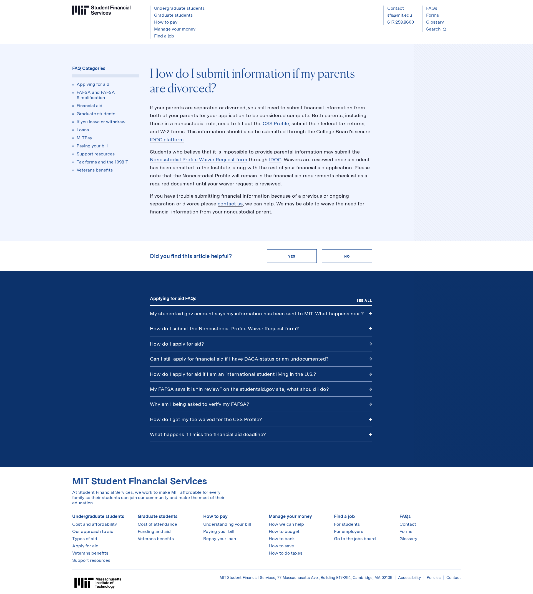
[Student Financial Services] (101, 10)
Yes (292, 256)
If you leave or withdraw (101, 121)
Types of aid (84, 538)
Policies (434, 577)
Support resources (96, 154)
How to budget (284, 531)
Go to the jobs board (355, 538)
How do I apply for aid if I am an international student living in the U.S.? (233, 374)
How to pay (215, 516)
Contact (395, 8)
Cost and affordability (94, 524)
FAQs (431, 8)
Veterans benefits (95, 170)
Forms (432, 15)
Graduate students (96, 113)
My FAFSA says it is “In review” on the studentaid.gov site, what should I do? (240, 389)
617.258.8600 (400, 22)
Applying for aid (93, 84)
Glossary (435, 22)
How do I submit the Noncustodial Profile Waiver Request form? (224, 328)
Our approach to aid (93, 531)
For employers (348, 531)
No (347, 256)
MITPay (84, 137)
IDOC (275, 159)
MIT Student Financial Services (139, 481)
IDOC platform (167, 139)
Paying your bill (92, 145)
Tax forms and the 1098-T (102, 162)
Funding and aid (154, 531)
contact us (230, 204)
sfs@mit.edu (399, 15)
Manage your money (290, 516)
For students (347, 524)
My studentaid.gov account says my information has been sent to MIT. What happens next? (257, 313)
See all (364, 301)
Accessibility (409, 577)
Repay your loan (219, 538)
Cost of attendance (157, 524)
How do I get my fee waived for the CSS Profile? (206, 419)
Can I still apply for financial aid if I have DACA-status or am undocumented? (239, 359)
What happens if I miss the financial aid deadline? (208, 434)
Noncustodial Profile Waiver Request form (198, 159)
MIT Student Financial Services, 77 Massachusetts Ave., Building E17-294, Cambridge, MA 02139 (306, 577)
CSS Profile (276, 123)
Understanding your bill (227, 524)
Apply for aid (85, 545)
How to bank (282, 538)
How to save (281, 545)
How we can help (286, 524)
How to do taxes (285, 553)
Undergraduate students (98, 516)
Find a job (344, 516)
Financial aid (89, 105)
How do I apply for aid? (177, 344)
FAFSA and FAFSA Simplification (96, 95)
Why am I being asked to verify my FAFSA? (199, 404)
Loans (83, 129)
